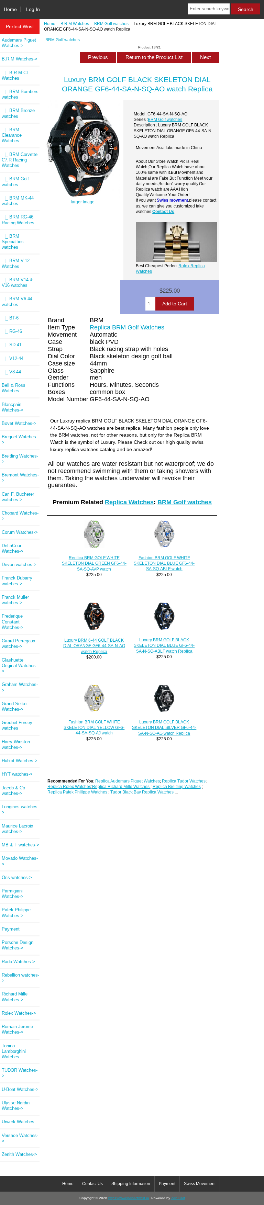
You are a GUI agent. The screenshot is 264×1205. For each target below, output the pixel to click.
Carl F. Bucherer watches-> (18, 497)
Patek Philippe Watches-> (16, 912)
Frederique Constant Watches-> (12, 621)
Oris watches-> (17, 877)
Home (10, 9)
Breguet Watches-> (19, 439)
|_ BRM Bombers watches (20, 94)
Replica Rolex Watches (69, 786)
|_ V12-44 (12, 358)
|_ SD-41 (12, 344)
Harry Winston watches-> (16, 744)
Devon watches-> (19, 564)
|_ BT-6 (10, 317)
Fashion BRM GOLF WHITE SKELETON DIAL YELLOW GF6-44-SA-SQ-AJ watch (94, 727)
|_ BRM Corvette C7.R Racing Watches (19, 160)
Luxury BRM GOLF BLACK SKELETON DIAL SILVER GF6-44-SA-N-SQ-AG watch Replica (164, 727)
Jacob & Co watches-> (13, 790)
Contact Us (163, 211)
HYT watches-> (17, 774)
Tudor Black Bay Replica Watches (142, 792)
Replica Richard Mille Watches (121, 786)
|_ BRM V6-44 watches (17, 301)
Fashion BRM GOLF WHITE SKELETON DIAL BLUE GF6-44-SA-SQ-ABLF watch (164, 563)
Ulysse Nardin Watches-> (16, 1105)
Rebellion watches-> (20, 977)
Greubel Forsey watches (17, 725)
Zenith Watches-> (19, 1154)
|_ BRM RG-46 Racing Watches (18, 219)
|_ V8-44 (11, 371)
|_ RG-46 (12, 331)
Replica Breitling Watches (177, 786)
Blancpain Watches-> (12, 407)
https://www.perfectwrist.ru (128, 1198)
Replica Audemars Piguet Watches (127, 781)
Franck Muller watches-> (15, 600)
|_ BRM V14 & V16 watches (17, 282)
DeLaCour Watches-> (12, 548)
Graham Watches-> (20, 687)
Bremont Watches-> (20, 477)
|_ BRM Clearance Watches (12, 135)
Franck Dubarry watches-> (17, 580)
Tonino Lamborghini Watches (14, 1051)
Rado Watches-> (18, 961)
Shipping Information (130, 1183)
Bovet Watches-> (19, 423)
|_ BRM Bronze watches (18, 113)
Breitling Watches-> (20, 458)
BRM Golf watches (111, 23)
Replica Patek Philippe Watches (77, 792)
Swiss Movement (200, 1183)
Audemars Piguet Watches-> (19, 42)
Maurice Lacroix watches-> (17, 828)
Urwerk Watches (18, 1121)
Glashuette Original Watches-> (19, 665)
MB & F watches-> (20, 844)
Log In (33, 9)
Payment (11, 929)
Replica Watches (129, 502)
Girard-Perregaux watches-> (18, 643)
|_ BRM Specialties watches (13, 242)
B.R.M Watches (74, 23)
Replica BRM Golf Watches (127, 327)
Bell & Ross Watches (13, 388)
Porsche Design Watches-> (17, 945)
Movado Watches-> (20, 861)
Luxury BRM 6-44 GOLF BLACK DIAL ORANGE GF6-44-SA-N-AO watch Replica (94, 645)
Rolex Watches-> (19, 1013)
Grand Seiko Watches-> (14, 706)
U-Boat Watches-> (20, 1089)
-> (19, 58)
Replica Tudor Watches (184, 781)
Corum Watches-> (20, 532)
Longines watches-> (20, 809)
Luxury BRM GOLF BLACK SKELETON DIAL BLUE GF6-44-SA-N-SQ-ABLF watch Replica (164, 645)
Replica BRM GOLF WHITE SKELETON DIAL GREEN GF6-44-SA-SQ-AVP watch (94, 563)
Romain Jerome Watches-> (17, 1029)
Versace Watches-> (20, 1138)
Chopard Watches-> (20, 515)
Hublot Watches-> (19, 760)
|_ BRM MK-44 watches (18, 200)
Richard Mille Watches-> (15, 996)
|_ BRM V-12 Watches (16, 263)
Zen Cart (178, 1198)
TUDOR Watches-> (19, 1073)
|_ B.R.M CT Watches (15, 75)
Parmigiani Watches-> (12, 893)
